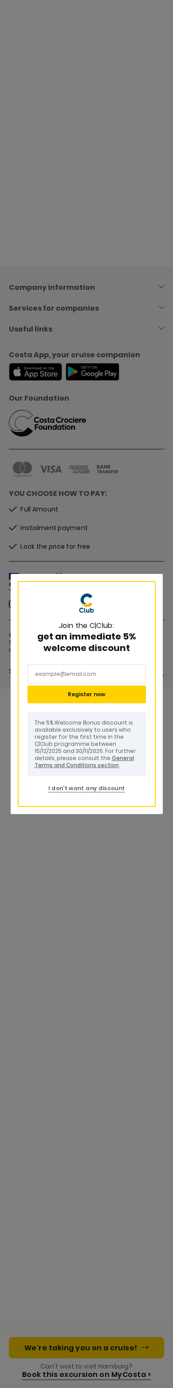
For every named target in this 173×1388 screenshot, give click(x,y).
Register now (86, 694)
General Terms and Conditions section (84, 761)
